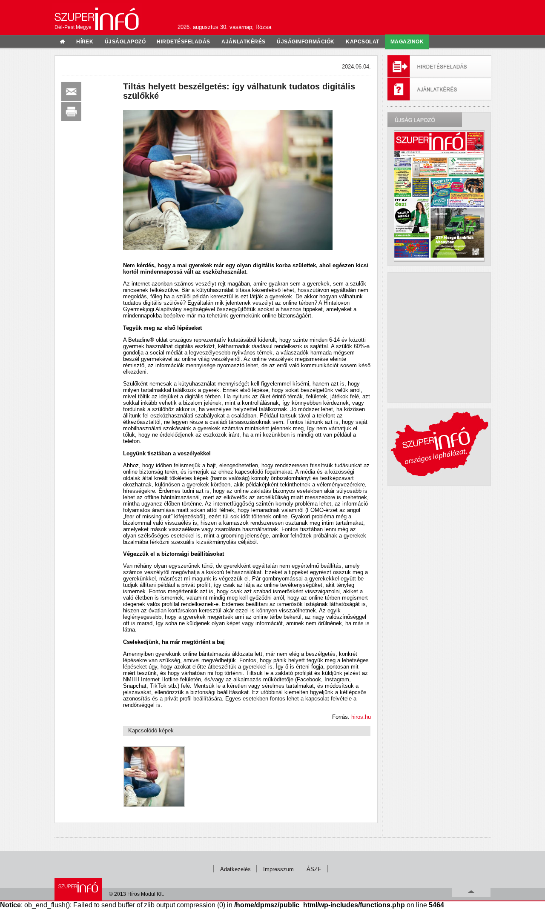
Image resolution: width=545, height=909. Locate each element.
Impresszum (278, 869)
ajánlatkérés (243, 42)
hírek (84, 42)
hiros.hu (361, 717)
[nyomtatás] (71, 111)
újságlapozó (125, 42)
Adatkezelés (235, 869)
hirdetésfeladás (183, 42)
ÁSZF (314, 869)
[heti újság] (439, 195)
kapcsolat (362, 42)
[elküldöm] (71, 91)
